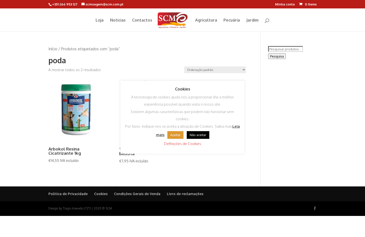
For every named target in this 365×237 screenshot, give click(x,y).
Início (52, 48)
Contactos (142, 20)
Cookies (101, 194)
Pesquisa (277, 56)
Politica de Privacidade (68, 194)
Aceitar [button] (175, 135)
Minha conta (285, 4)
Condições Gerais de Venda (137, 194)
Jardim (252, 20)
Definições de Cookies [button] (182, 143)
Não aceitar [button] (198, 135)
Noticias (118, 20)
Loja (100, 20)
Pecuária (231, 20)
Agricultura (206, 20)
